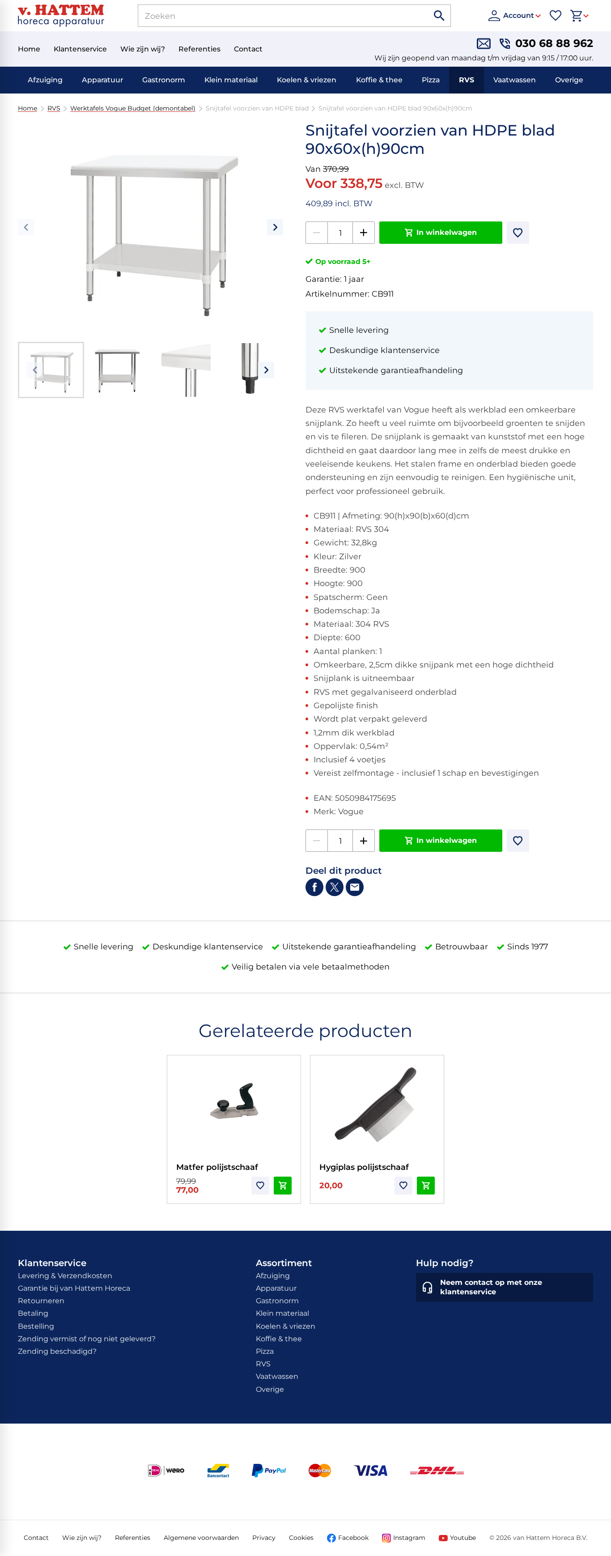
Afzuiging (45, 80)
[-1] (317, 232)
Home (27, 108)
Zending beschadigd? (57, 1351)
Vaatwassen (514, 80)
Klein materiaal (231, 80)
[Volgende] (275, 227)
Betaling (33, 1313)
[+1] (363, 232)
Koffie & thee (379, 80)
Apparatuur (102, 80)
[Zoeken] (440, 15)
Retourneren (41, 1301)
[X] (335, 887)
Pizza (431, 80)
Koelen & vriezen (306, 80)
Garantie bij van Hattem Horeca (74, 1288)
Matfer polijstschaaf (217, 1167)
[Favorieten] (555, 15)
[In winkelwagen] (283, 1186)
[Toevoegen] (518, 232)
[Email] (355, 887)
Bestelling (36, 1326)
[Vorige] (26, 227)
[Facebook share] (314, 887)
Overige (569, 80)
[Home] (61, 15)
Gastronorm (163, 80)
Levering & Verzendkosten (65, 1275)
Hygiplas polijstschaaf (364, 1167)
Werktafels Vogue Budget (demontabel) (132, 108)
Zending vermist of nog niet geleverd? (87, 1339)
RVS (466, 80)
